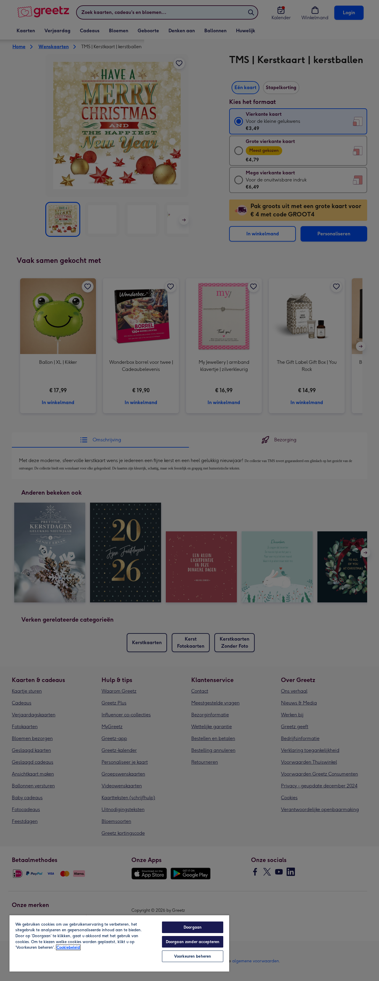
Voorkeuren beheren (192, 956)
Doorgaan (193, 927)
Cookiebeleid (68, 947)
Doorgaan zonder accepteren (192, 942)
